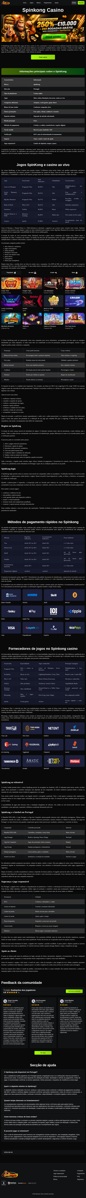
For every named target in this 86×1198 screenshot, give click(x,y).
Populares (10, 272)
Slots (73, 272)
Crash (52, 272)
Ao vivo (31, 272)
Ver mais (43, 1052)
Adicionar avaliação (74, 991)
